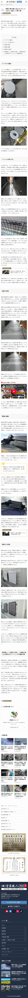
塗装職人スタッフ (14, 720)
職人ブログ (6, 826)
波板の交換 (7, 44)
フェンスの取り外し (9, 42)
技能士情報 (6, 814)
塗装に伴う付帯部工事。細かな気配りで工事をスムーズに (17, 272)
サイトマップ (5, 954)
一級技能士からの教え (9, 811)
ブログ (3, 945)
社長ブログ (7, 823)
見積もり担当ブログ (6, 13)
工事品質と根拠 (5, 937)
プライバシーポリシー (7, 951)
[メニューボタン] (2, 2)
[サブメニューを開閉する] (25, 928)
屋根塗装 (4, 931)
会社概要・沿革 (5, 948)
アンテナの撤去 (8, 40)
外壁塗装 (4, 928)
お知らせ (6, 808)
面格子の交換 (7, 49)
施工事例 (6, 820)
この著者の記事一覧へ (14, 727)
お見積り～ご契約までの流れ (8, 939)
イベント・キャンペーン (10, 805)
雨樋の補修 (7, 47)
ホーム (3, 925)
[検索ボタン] (26, 2)
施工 (5, 817)
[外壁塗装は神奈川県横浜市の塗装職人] (14, 2)
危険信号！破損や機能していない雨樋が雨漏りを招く (17, 533)
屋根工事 (4, 934)
